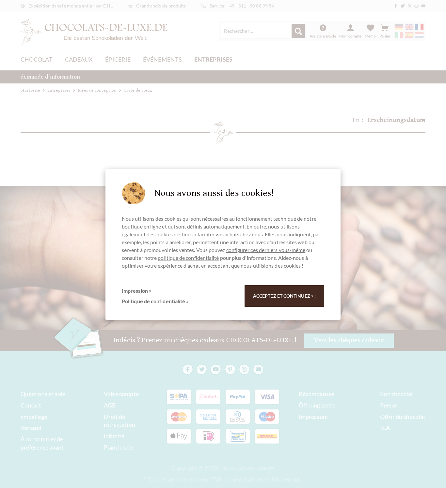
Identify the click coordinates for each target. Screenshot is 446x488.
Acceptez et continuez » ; (284, 296)
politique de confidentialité (188, 258)
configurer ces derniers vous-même (266, 250)
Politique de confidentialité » (155, 301)
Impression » (136, 291)
